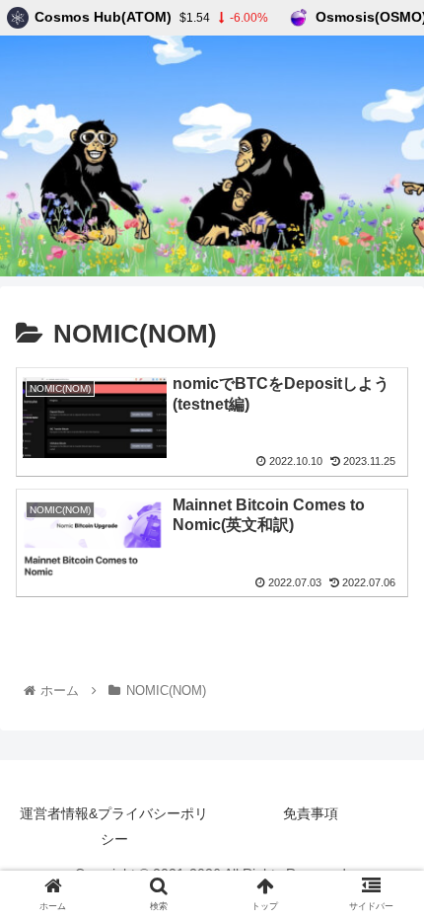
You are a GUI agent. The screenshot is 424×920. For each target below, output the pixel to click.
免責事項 (310, 813)
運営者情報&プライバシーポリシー (114, 825)
